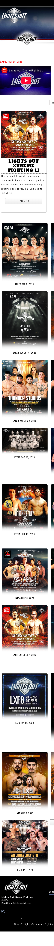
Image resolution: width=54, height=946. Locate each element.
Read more (23, 201)
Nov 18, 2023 (11, 61)
